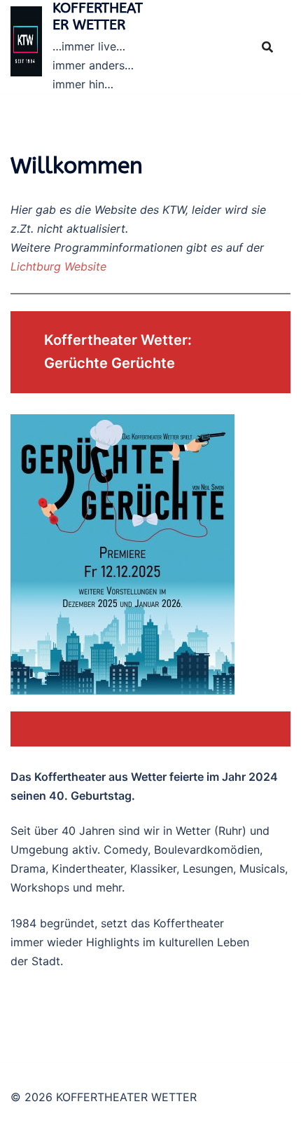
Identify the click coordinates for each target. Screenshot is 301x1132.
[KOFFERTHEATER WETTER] (26, 46)
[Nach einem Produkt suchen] (267, 47)
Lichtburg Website (58, 266)
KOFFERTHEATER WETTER (97, 16)
